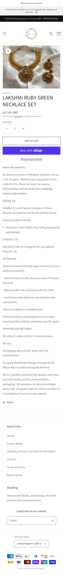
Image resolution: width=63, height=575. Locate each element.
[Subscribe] (52, 520)
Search (11, 435)
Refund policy (15, 475)
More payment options (31, 159)
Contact (11, 459)
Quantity (7, 122)
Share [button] (10, 402)
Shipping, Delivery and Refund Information (31, 451)
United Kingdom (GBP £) (29, 543)
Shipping (18, 116)
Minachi (27, 568)
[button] (4, 33)
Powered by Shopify (37, 568)
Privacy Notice (15, 443)
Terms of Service (16, 467)
